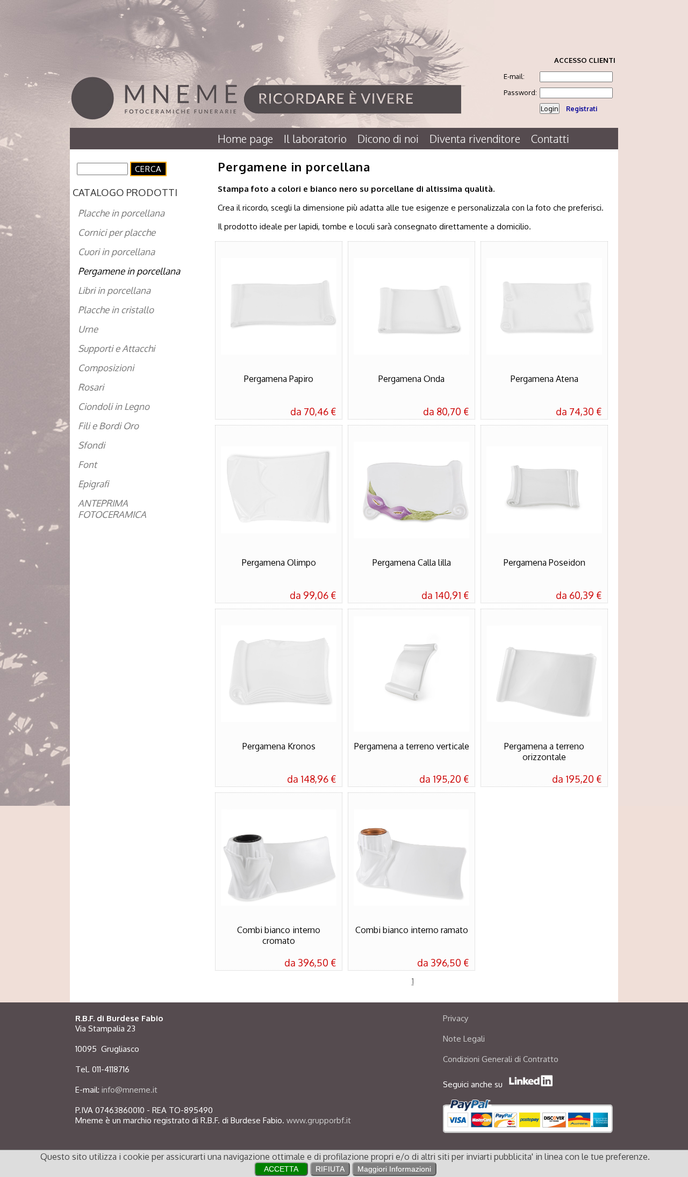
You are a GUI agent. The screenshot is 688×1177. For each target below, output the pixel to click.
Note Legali (464, 1039)
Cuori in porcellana (116, 251)
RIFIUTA (330, 1169)
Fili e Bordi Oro (108, 425)
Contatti (550, 139)
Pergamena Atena (544, 378)
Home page (245, 139)
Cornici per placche (116, 232)
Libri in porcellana (114, 290)
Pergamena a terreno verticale (411, 746)
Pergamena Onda (411, 378)
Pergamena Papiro (278, 378)
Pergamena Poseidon (544, 562)
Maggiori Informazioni (394, 1169)
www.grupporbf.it (318, 1120)
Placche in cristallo (116, 309)
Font (87, 464)
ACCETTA (281, 1169)
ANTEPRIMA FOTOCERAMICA (112, 508)
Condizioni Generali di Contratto (500, 1059)
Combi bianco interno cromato (278, 935)
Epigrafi (93, 483)
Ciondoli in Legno (113, 406)
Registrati (581, 109)
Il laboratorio (315, 139)
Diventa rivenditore (474, 139)
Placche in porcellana (121, 213)
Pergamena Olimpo (279, 562)
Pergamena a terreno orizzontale (544, 751)
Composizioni (106, 367)
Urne (88, 329)
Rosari (91, 387)
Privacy (455, 1018)
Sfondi (91, 445)
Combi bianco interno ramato (411, 930)
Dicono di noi (388, 139)
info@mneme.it (129, 1090)
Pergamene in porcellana (129, 271)
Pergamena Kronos (279, 746)
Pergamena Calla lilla (411, 562)
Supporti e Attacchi (116, 348)
